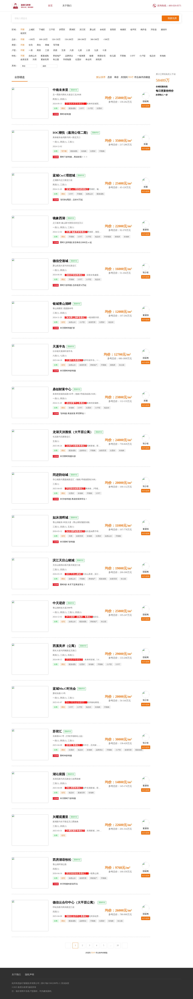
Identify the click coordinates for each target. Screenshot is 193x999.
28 (118, 945)
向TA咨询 (145, 106)
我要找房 (172, 18)
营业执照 (65, 983)
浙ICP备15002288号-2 (50, 983)
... (110, 945)
